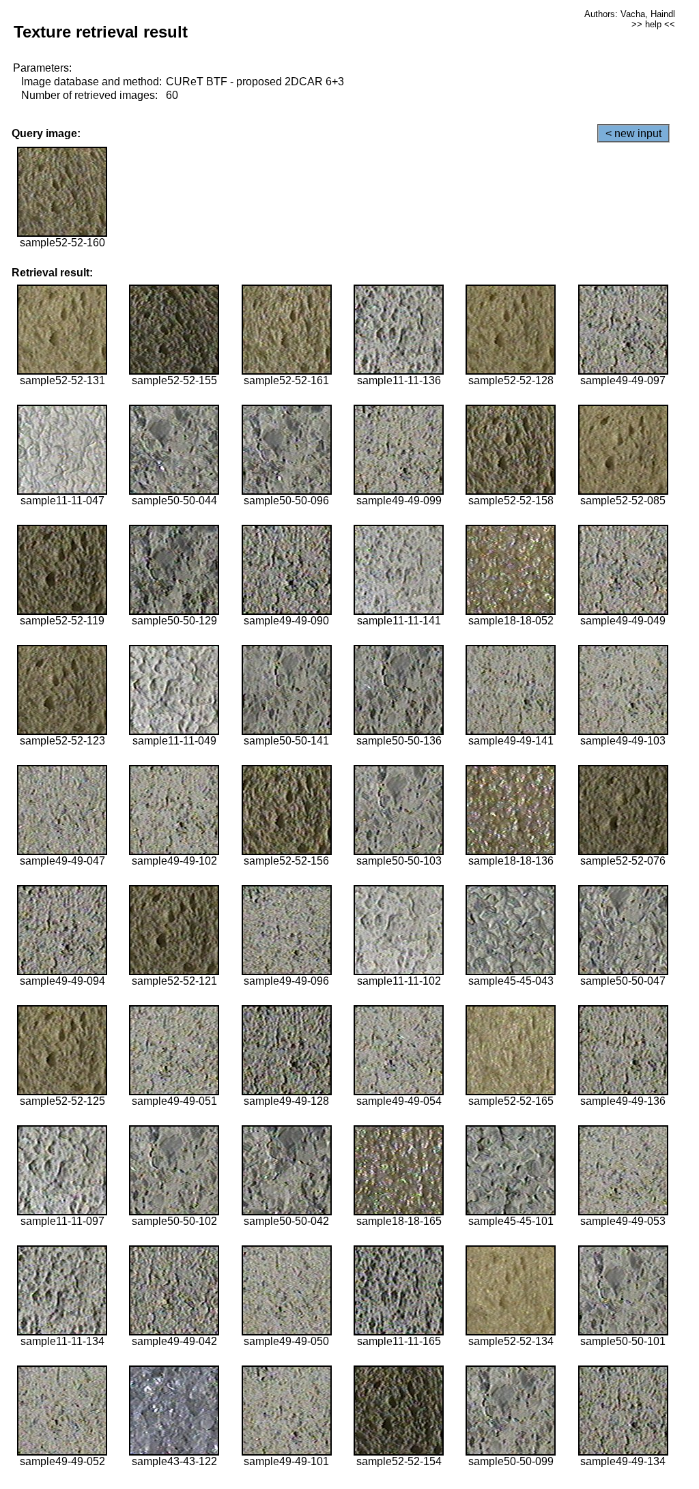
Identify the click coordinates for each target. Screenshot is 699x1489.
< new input (633, 133)
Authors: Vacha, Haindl (629, 14)
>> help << (653, 24)
